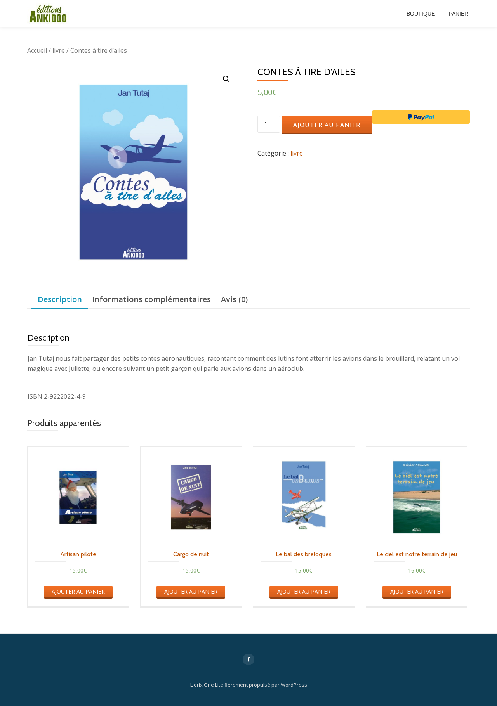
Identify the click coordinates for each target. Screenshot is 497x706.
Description (60, 299)
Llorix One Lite (207, 684)
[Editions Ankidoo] (49, 13)
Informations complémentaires (151, 299)
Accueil (37, 50)
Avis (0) (234, 299)
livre (58, 50)
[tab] (59, 300)
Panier (458, 13)
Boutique (421, 13)
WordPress (294, 684)
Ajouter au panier (326, 125)
